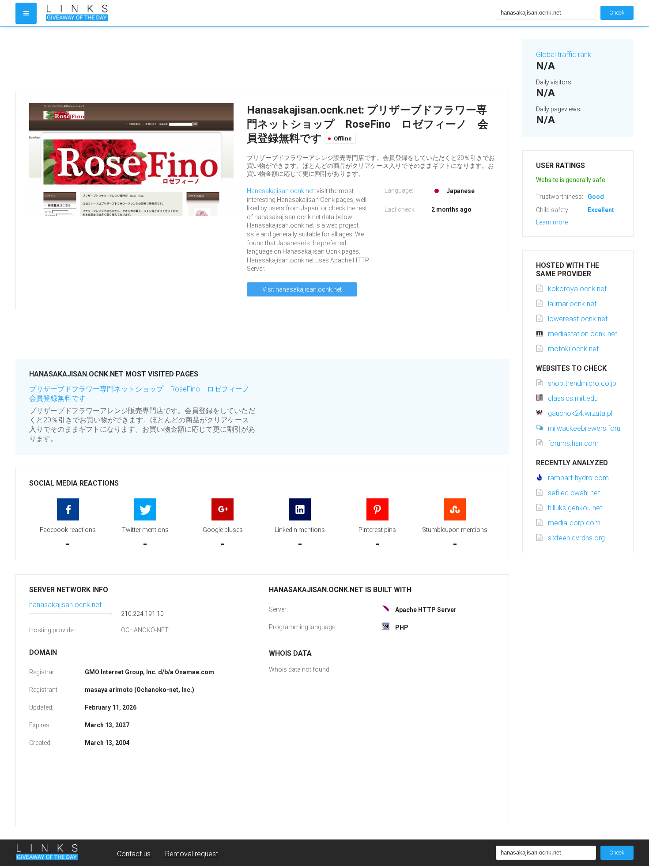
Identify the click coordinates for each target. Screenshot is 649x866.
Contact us (134, 854)
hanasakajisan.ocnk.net (65, 604)
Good (596, 196)
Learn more (552, 222)
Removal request (191, 854)
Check (617, 12)
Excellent (601, 209)
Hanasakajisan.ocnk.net (280, 190)
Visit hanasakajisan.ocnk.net (302, 289)
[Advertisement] (262, 59)
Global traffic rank (563, 54)
